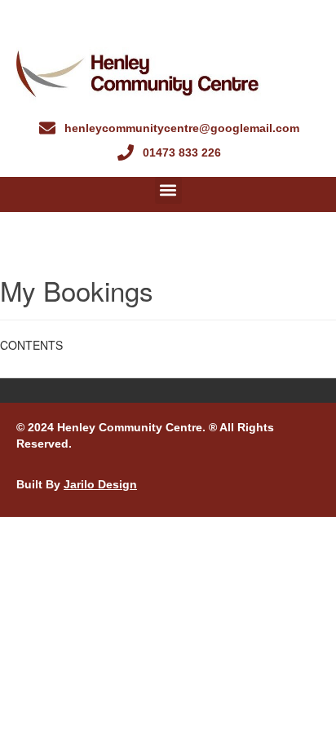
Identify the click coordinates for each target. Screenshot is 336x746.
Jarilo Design (100, 484)
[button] (168, 190)
